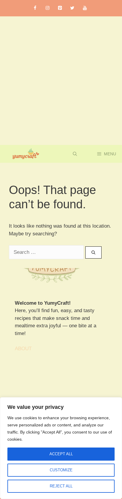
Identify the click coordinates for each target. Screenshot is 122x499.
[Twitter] (72, 8)
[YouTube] (85, 8)
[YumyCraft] (24, 154)
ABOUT (23, 348)
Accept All (61, 454)
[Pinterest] (60, 8)
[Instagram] (47, 8)
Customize (61, 470)
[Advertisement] (61, 80)
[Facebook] (35, 8)
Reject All (61, 486)
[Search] (93, 252)
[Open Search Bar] (75, 154)
